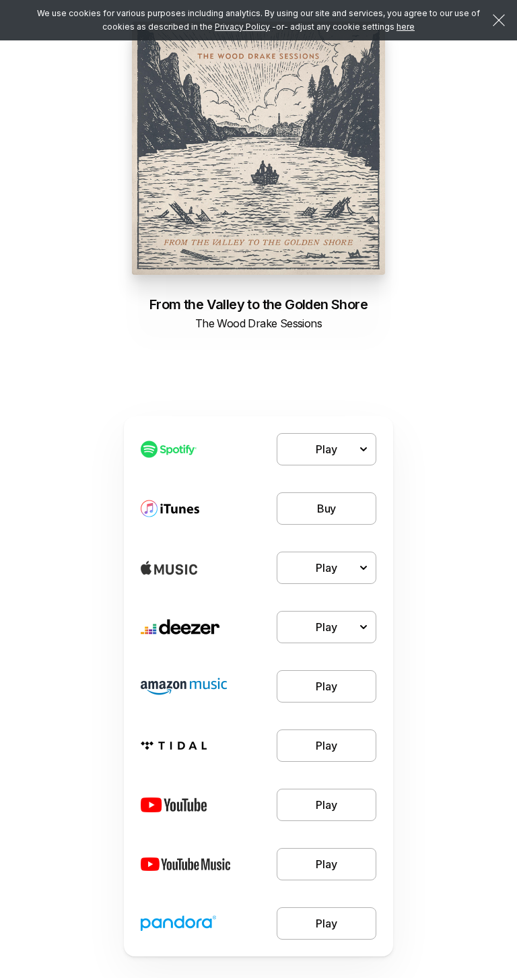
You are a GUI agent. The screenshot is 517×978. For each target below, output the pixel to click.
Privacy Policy (242, 27)
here (406, 27)
